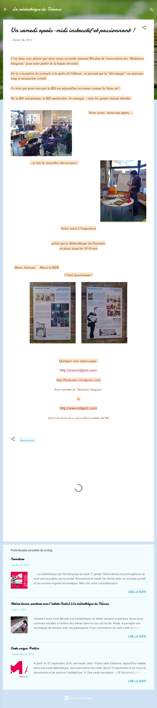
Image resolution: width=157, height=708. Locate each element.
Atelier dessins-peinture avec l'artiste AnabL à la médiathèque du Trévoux (60, 603)
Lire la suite (137, 592)
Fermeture (17, 559)
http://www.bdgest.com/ (78, 408)
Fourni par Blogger (81, 698)
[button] (144, 28)
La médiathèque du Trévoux (36, 9)
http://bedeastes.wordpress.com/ (78, 379)
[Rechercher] (151, 10)
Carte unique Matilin (25, 648)
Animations (27, 440)
